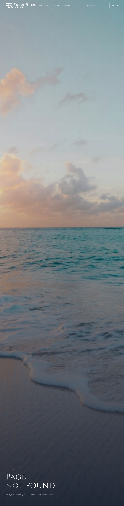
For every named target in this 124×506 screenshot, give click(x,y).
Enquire (115, 5)
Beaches (78, 5)
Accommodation (41, 5)
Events (67, 5)
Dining (56, 5)
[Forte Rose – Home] (20, 5)
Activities (90, 5)
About (102, 5)
